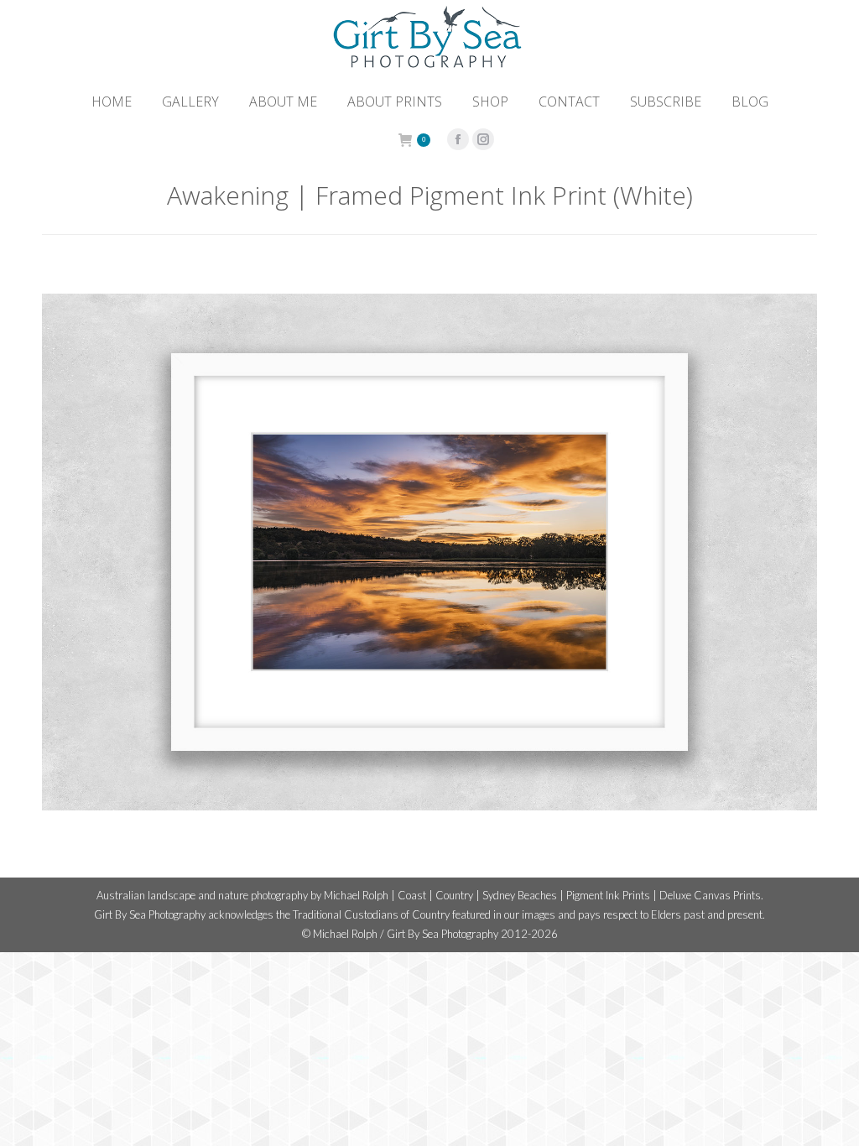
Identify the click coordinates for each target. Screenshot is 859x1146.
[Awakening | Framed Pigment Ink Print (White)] (429, 552)
